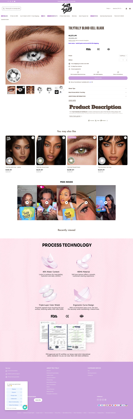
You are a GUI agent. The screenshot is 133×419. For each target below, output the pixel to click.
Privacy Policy (50, 380)
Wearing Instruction (92, 373)
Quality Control (50, 375)
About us (49, 370)
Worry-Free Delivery (51, 384)
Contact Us (90, 375)
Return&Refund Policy (51, 382)
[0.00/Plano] (123, 55)
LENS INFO (72, 100)
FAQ (89, 370)
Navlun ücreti (72, 40)
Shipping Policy (50, 391)
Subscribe (38, 400)
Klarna (48, 386)
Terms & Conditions (51, 377)
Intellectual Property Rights (53, 373)
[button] (72, 100)
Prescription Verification (52, 393)
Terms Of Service (50, 389)
